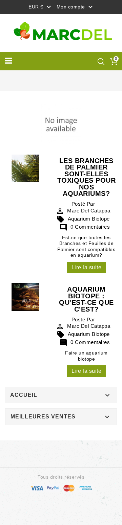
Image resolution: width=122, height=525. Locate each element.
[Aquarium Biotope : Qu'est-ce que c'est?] (25, 296)
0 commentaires (84, 227)
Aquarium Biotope (83, 219)
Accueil (23, 395)
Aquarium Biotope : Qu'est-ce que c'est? (86, 299)
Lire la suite (87, 267)
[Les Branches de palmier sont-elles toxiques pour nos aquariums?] (25, 167)
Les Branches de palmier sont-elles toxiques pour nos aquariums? (86, 177)
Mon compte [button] (76, 7)
